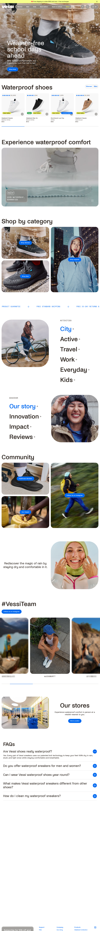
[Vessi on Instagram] (96, 927)
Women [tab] (89, 86)
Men (27, 7)
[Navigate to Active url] (79, 339)
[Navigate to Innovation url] (40, 416)
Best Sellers (44, 7)
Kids (34, 7)
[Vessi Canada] (8, 6)
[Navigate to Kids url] (74, 380)
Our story (60, 930)
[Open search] (87, 7)
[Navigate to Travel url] (79, 349)
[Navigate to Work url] (76, 359)
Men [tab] (95, 86)
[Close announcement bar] (96, 1)
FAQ (40, 930)
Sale (67, 7)
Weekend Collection (80, 930)
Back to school (57, 7)
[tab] (66, 329)
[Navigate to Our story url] (37, 406)
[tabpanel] (50, 102)
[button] (50, 751)
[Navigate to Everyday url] (88, 370)
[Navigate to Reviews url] (34, 437)
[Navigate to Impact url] (30, 427)
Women (19, 7)
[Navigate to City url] (73, 329)
